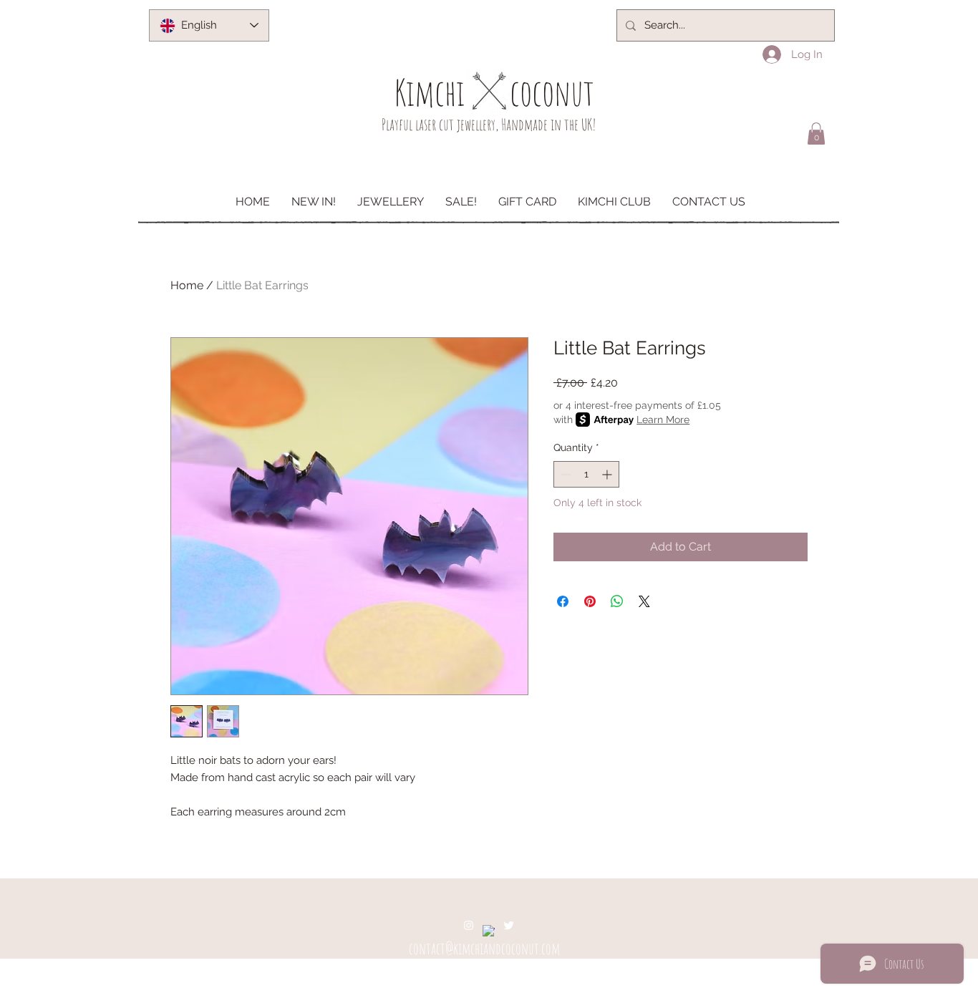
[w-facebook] (489, 931)
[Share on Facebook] (562, 601)
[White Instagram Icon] (469, 925)
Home (186, 285)
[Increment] (608, 474)
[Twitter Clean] (509, 925)
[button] (816, 133)
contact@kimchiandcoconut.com (484, 948)
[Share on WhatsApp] (617, 601)
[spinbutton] (586, 474)
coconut (552, 92)
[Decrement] (564, 474)
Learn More (662, 419)
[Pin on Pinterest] (590, 601)
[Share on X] (644, 601)
